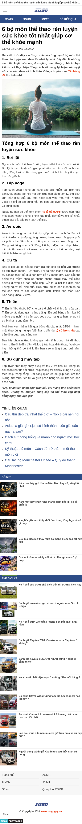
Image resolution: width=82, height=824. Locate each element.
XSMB (9, 19)
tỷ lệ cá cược (52, 211)
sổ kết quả (68, 19)
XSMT (45, 19)
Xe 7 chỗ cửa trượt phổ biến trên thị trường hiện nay (50, 584)
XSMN (27, 19)
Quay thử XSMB (52, 789)
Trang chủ (8, 774)
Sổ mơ (6, 789)
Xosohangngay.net (52, 811)
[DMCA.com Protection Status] (11, 822)
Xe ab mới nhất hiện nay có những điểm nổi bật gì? (49, 677)
